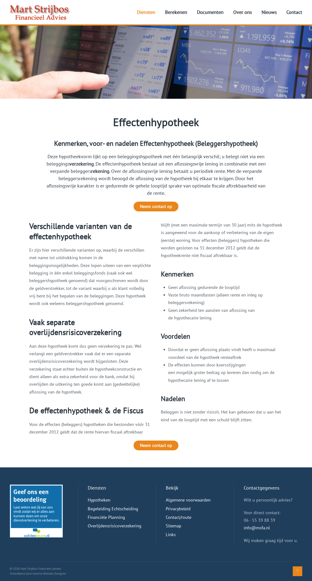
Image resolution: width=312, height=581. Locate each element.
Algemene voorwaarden (188, 500)
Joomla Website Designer (49, 573)
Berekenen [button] (176, 12)
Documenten (210, 12)
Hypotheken (99, 500)
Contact (294, 12)
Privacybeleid (178, 509)
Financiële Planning (106, 517)
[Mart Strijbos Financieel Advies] (36, 510)
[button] (297, 571)
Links (171, 534)
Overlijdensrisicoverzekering (114, 526)
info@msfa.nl (257, 528)
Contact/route (178, 517)
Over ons (242, 12)
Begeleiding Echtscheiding (113, 509)
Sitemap (173, 526)
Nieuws (269, 12)
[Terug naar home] (40, 12)
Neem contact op (156, 206)
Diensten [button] (146, 12)
